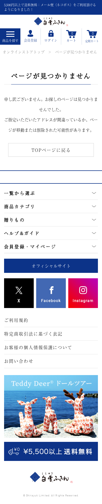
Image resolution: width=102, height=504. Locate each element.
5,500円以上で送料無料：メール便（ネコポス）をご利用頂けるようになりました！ (50, 7)
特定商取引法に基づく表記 (33, 333)
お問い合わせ (18, 361)
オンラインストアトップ (24, 52)
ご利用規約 (16, 320)
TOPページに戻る (51, 150)
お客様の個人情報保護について (38, 347)
